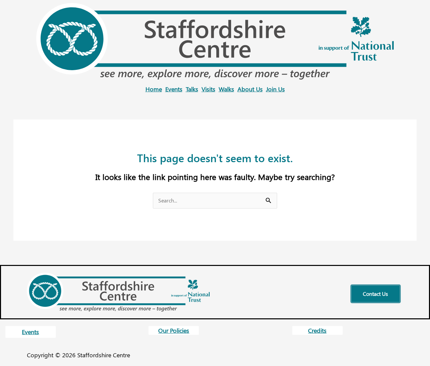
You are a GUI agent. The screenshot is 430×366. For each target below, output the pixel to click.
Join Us (275, 89)
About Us (250, 89)
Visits (208, 89)
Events (173, 89)
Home (153, 89)
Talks (192, 89)
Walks (226, 89)
